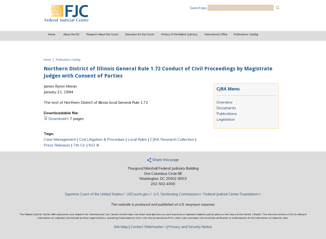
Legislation (225, 119)
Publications (226, 113)
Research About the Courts (102, 34)
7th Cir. (79, 145)
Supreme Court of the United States (95, 194)
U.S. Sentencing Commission (177, 194)
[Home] (66, 20)
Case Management (60, 139)
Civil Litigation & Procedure (102, 139)
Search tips (198, 8)
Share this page (165, 159)
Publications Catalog (246, 34)
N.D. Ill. (94, 145)
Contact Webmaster (148, 227)
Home (51, 34)
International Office (215, 34)
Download (58, 118)
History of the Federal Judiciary (179, 34)
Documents (226, 107)
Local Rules (137, 139)
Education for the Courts (139, 34)
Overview (224, 102)
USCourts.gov (139, 194)
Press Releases (57, 145)
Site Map (121, 227)
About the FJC (71, 34)
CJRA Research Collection (172, 139)
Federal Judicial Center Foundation (232, 194)
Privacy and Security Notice (190, 227)
